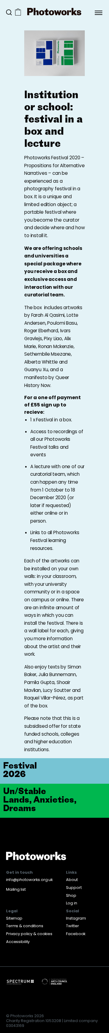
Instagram (76, 918)
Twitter (72, 925)
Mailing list (15, 889)
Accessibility (18, 941)
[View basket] (18, 12)
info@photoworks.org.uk (29, 879)
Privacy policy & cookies (29, 933)
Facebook (75, 933)
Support (73, 887)
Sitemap (14, 918)
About (72, 879)
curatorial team (47, 474)
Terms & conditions (24, 925)
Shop (71, 895)
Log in (71, 903)
